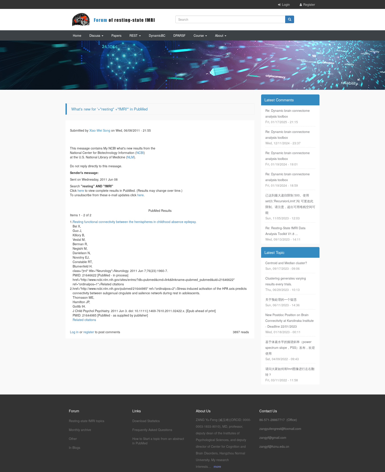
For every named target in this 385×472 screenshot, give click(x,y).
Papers (116, 35)
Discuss (95, 35)
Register (309, 4)
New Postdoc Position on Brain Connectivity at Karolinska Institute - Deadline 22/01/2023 (289, 321)
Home (77, 35)
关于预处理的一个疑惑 (281, 299)
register (88, 332)
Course (199, 35)
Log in (74, 332)
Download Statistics (146, 421)
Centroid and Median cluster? (286, 263)
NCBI (140, 152)
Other (73, 438)
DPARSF (179, 35)
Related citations (84, 319)
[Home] (113, 19)
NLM (130, 157)
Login (286, 4)
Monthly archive (80, 429)
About (219, 35)
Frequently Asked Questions (152, 429)
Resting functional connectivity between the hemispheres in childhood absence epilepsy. (135, 221)
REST (134, 35)
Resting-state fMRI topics (86, 421)
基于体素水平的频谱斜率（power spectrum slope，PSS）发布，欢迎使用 (290, 347)
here (81, 190)
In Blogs (74, 447)
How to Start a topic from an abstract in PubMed (158, 440)
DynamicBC (157, 35)
